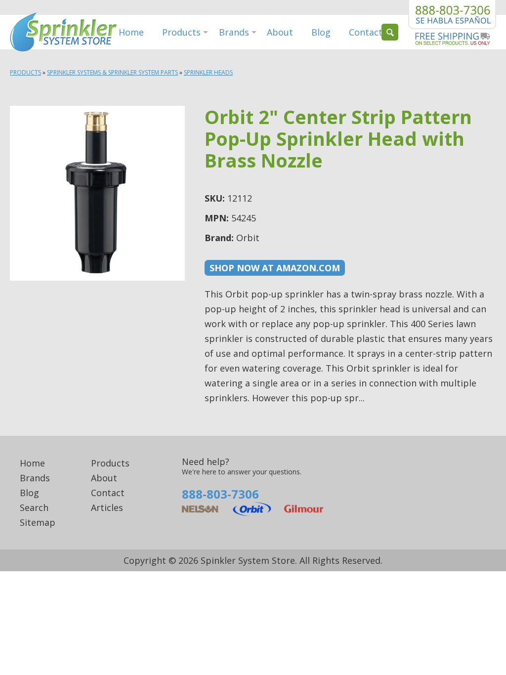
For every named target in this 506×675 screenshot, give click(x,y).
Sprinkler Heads (208, 72)
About (280, 32)
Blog (321, 32)
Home (131, 32)
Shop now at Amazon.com (275, 268)
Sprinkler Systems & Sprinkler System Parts (112, 72)
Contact (365, 32)
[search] (389, 32)
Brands (234, 32)
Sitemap (37, 522)
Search (34, 507)
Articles (107, 507)
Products (181, 32)
